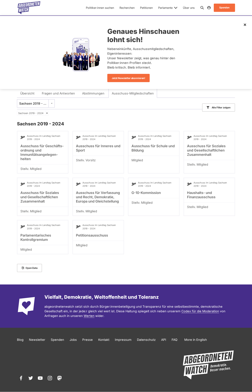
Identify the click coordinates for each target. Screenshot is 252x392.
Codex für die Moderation (200, 311)
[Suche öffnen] (202, 8)
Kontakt (103, 339)
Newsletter (37, 339)
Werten (89, 316)
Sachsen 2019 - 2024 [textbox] (35, 103)
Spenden (57, 339)
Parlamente (165, 7)
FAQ (174, 339)
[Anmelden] (209, 8)
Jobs (73, 339)
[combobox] (36, 103)
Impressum (123, 339)
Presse (87, 339)
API (163, 339)
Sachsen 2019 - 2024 (30, 113)
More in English (195, 339)
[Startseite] (29, 8)
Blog (20, 339)
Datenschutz (146, 339)
